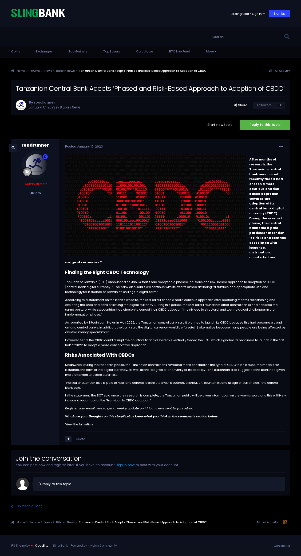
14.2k (38, 193)
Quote (80, 439)
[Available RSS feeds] (285, 522)
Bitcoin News (70, 107)
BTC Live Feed (179, 51)
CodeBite (41, 546)
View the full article (79, 424)
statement (96, 300)
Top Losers (111, 51)
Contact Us (282, 546)
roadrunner (44, 102)
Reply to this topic (265, 124)
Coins (15, 51)
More (210, 51)
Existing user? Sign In (247, 14)
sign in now (125, 465)
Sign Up (279, 13)
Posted (84, 146)
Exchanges (44, 51)
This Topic (270, 37)
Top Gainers (77, 51)
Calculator (144, 51)
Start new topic (220, 124)
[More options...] (281, 146)
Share (242, 105)
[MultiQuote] (68, 439)
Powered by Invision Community (94, 546)
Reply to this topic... (57, 484)
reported (76, 322)
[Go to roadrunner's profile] (21, 105)
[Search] (287, 37)
